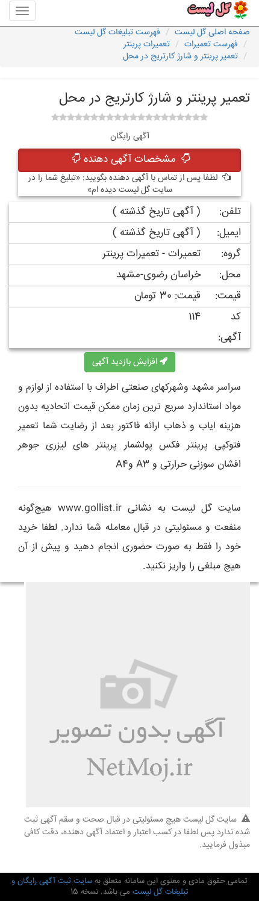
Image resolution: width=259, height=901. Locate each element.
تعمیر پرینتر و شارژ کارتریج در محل (180, 56)
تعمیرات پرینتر (146, 44)
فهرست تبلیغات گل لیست (117, 32)
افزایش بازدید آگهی (126, 362)
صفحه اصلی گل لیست (212, 32)
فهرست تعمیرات (211, 44)
